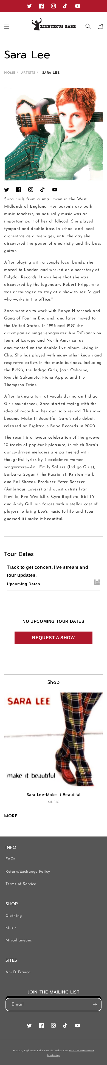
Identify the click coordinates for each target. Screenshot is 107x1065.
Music (10, 928)
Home (9, 73)
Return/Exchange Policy (27, 872)
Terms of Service (20, 884)
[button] (7, 26)
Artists (28, 73)
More (11, 816)
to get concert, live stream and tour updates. (47, 571)
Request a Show (53, 637)
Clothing (13, 916)
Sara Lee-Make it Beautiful (53, 794)
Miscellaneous (18, 940)
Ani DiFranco (17, 972)
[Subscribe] (95, 1004)
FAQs (10, 859)
